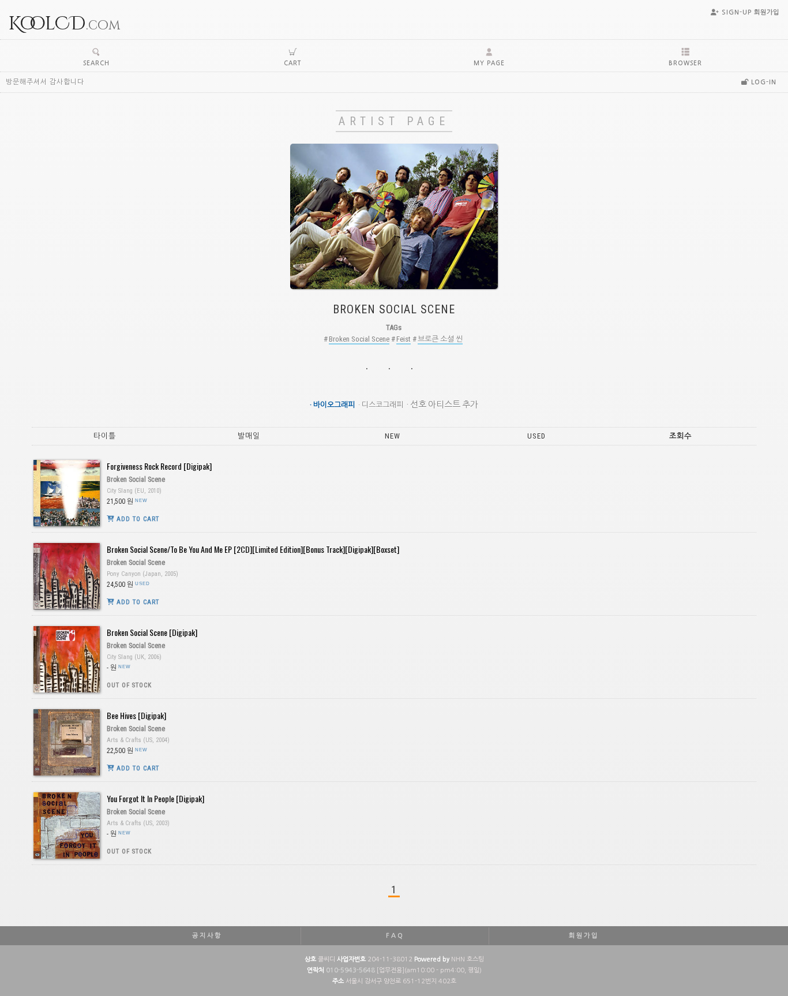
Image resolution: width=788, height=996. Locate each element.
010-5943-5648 (350, 970)
